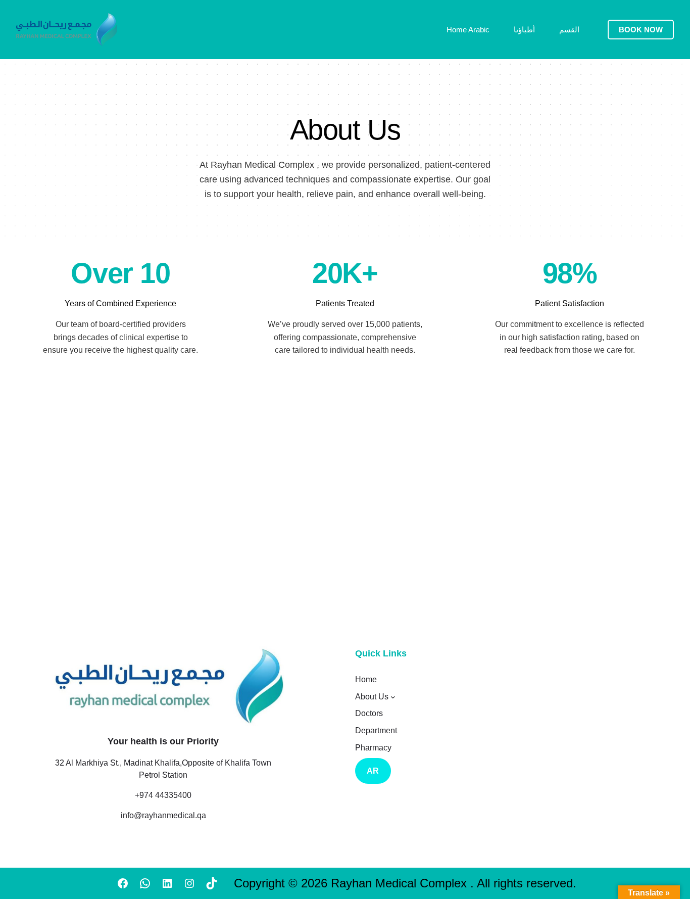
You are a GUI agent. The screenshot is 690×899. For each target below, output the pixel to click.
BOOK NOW (641, 30)
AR (373, 771)
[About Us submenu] (393, 696)
